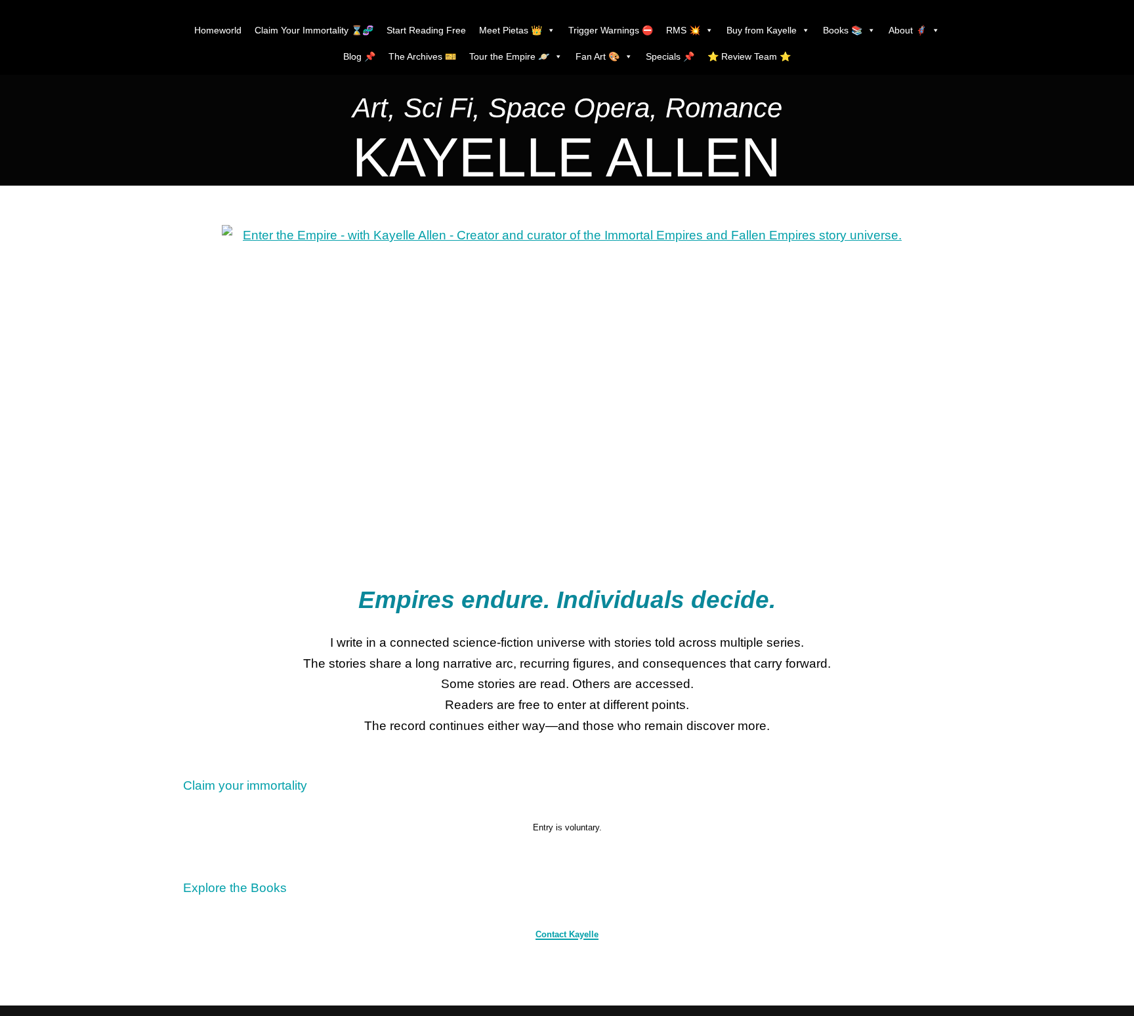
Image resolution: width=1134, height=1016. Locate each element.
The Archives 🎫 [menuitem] (422, 56)
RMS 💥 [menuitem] (683, 30)
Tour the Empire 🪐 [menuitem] (509, 56)
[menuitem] (567, 111)
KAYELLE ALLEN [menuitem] (566, 157)
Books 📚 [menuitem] (842, 30)
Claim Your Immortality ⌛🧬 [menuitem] (314, 30)
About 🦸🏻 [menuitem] (908, 30)
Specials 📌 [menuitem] (670, 56)
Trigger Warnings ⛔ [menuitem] (610, 30)
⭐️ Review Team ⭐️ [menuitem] (749, 56)
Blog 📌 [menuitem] (359, 56)
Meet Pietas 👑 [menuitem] (510, 30)
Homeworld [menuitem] (218, 30)
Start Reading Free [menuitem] (426, 30)
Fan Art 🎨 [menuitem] (598, 56)
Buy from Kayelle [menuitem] (761, 30)
